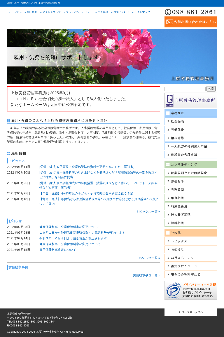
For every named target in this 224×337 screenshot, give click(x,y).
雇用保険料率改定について (57, 249)
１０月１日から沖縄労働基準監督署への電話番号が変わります (82, 232)
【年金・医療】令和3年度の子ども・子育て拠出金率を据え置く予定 (86, 193)
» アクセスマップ (50, 12)
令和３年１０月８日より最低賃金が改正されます (73, 238)
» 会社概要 (30, 12)
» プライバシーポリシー (78, 12)
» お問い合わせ (120, 12)
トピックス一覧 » (148, 211)
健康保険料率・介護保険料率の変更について (70, 227)
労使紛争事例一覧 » (146, 275)
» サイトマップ (141, 12)
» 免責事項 (101, 12)
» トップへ (15, 12)
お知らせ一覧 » (149, 258)
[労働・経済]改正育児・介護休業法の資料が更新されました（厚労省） (87, 166)
